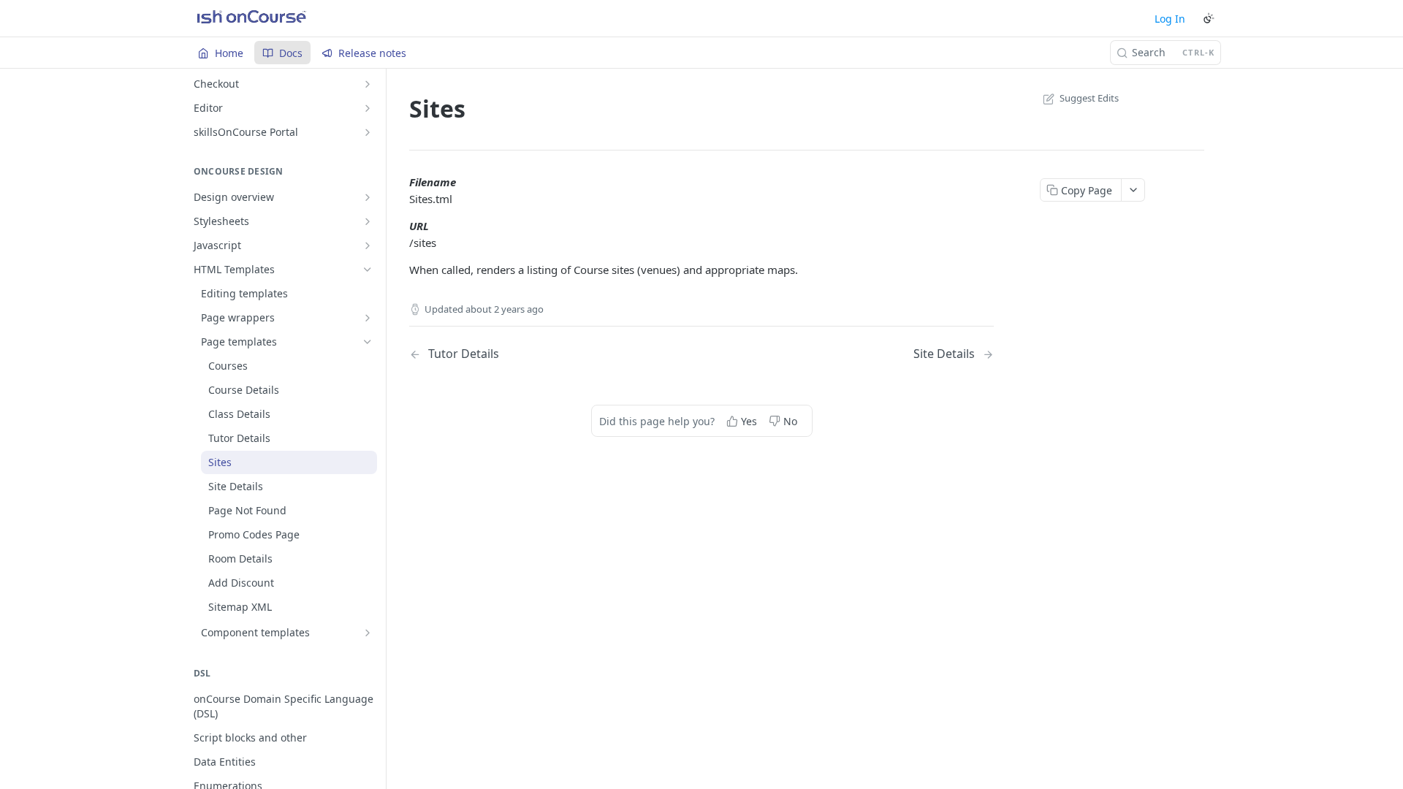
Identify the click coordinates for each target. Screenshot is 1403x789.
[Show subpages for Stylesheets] (367, 221)
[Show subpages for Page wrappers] (367, 318)
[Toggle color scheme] (1208, 18)
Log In (1170, 19)
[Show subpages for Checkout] (367, 84)
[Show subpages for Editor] (367, 108)
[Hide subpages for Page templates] (367, 342)
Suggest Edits (1089, 97)
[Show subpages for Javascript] (367, 245)
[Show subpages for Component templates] (367, 633)
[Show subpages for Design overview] (367, 197)
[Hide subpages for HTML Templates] (367, 269)
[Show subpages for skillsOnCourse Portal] (367, 132)
